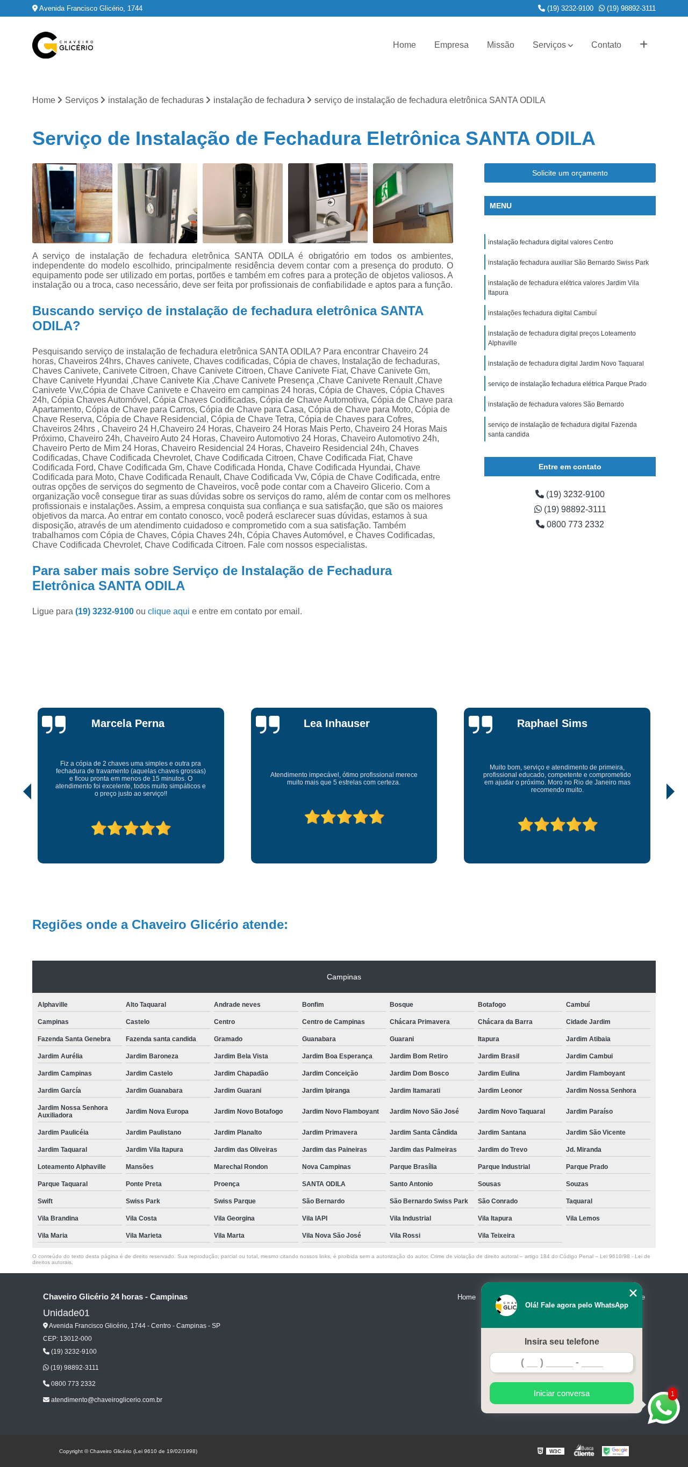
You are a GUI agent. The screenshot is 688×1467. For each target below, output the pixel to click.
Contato (606, 44)
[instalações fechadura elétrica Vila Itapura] (328, 203)
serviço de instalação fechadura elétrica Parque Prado (567, 384)
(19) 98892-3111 (630, 8)
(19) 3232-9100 (569, 8)
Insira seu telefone (562, 1341)
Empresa (451, 44)
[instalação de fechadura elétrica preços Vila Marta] (243, 203)
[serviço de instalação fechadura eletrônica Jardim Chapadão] (72, 203)
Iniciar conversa (562, 1393)
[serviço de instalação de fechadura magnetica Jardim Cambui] (413, 203)
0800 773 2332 (574, 524)
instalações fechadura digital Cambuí (542, 313)
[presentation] (12, 833)
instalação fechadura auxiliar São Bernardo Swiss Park (568, 262)
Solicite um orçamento (570, 173)
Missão (500, 44)
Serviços (549, 44)
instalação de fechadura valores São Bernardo (556, 404)
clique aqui (169, 611)
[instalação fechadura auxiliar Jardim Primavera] (158, 203)
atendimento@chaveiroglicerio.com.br (105, 1400)
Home (404, 44)
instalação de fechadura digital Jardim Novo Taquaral (566, 363)
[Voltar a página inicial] (62, 45)
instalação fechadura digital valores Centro (550, 242)
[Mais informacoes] (644, 45)
